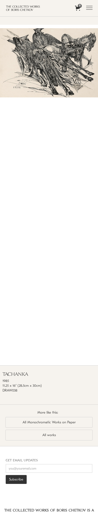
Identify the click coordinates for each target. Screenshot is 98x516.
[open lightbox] (49, 62)
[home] (22, 8)
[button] (78, 8)
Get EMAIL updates (22, 460)
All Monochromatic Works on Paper (49, 422)
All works (49, 435)
